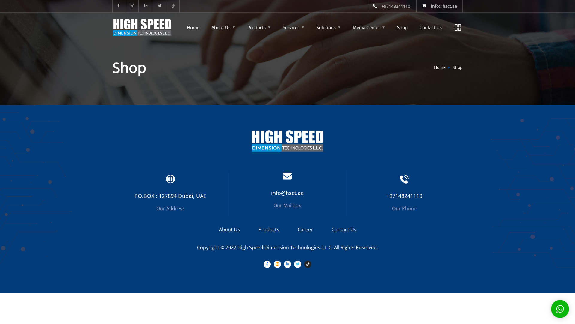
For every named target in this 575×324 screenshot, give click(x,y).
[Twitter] (160, 6)
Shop (402, 27)
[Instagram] (132, 6)
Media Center (366, 27)
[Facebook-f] (119, 6)
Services (291, 27)
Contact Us (344, 229)
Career (305, 229)
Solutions (326, 27)
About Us (220, 27)
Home (193, 27)
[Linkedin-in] (146, 6)
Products (256, 27)
